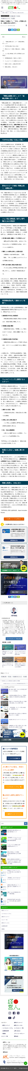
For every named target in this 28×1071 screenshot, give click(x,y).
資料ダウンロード (18, 1022)
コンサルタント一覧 (18, 1028)
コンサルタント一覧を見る (14, 638)
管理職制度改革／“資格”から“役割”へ (12, 58)
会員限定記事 (5, 1030)
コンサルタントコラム (7, 1028)
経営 (14, 18)
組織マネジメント (6, 18)
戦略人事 (13, 16)
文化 (19, 16)
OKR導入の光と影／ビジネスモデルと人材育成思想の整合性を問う (14, 683)
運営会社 (16, 1036)
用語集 (4, 1033)
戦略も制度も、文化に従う (10, 66)
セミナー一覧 (4, 1036)
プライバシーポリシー (19, 1033)
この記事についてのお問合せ (13, 518)
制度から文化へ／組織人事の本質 (12, 63)
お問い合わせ (17, 1030)
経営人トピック (6, 1025)
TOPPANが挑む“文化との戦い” (11, 46)
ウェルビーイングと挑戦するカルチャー (13, 61)
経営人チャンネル (18, 1025)
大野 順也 (14, 615)
